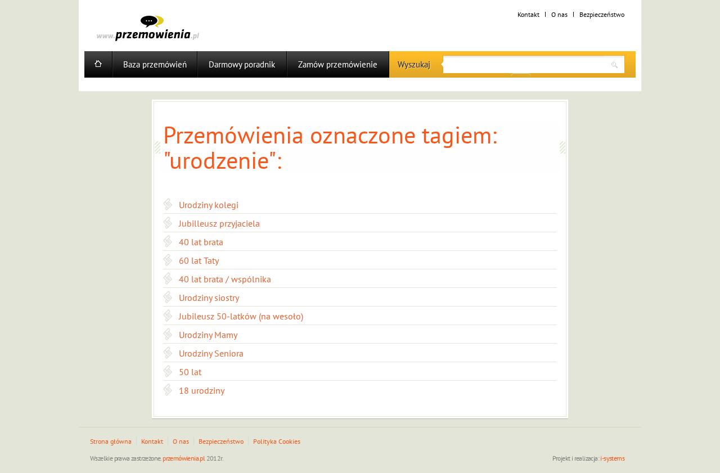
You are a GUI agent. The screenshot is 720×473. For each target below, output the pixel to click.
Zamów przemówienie (337, 64)
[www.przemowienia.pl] (148, 28)
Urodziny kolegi (208, 204)
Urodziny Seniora (211, 353)
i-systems (612, 458)
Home (98, 64)
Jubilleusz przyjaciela (219, 223)
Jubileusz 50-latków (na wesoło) (241, 316)
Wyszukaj (414, 64)
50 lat (190, 371)
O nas (559, 14)
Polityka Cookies (276, 441)
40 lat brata (201, 241)
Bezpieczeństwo (601, 14)
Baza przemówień (155, 64)
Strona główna (111, 441)
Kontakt (528, 14)
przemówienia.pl (184, 458)
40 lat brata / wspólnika (225, 279)
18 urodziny (201, 390)
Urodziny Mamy (208, 334)
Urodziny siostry (209, 297)
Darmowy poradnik (242, 64)
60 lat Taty (199, 260)
